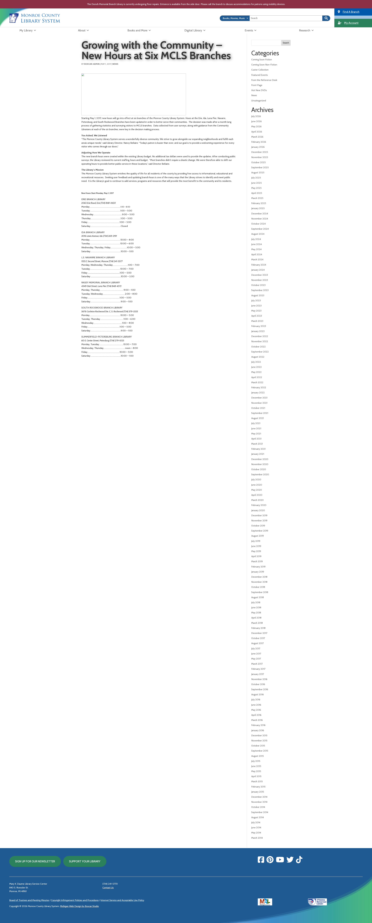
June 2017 (256, 653)
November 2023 (259, 280)
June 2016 (256, 704)
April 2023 (256, 315)
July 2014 (255, 822)
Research (304, 30)
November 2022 (259, 341)
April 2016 (256, 715)
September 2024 (260, 228)
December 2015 (259, 735)
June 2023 (256, 305)
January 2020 (258, 510)
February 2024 (258, 264)
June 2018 (256, 607)
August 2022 (257, 356)
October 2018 (258, 587)
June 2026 (256, 121)
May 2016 (256, 710)
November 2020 (259, 464)
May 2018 (256, 612)
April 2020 (256, 495)
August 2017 (257, 643)
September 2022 (260, 351)
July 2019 (255, 541)
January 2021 (257, 454)
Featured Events (259, 75)
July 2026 (256, 116)
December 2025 (259, 152)
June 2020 (256, 484)
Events (249, 30)
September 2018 (259, 592)
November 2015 (259, 740)
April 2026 (256, 131)
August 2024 (257, 234)
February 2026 (258, 141)
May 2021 (256, 433)
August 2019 (257, 535)
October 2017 (258, 638)
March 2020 (257, 500)
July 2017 (255, 648)
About (81, 30)
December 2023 (259, 275)
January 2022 (258, 392)
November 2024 (259, 218)
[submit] (326, 18)
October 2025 (258, 162)
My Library (26, 30)
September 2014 (259, 812)
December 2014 (259, 796)
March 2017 (257, 663)
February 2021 (258, 448)
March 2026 (257, 136)
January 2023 (257, 331)
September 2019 (259, 530)
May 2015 (256, 771)
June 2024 (256, 244)
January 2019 (257, 571)
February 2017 (258, 668)
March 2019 (257, 561)
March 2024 (257, 259)
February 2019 (258, 566)
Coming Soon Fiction (261, 59)
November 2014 (259, 802)
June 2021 (256, 428)
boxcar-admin (92, 64)
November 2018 (259, 582)
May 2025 (256, 188)
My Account (351, 23)
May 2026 (256, 126)
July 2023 (256, 300)
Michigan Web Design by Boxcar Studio (79, 906)
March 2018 (257, 623)
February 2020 (258, 505)
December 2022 (259, 336)
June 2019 (256, 546)
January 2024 (258, 269)
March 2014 (257, 837)
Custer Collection (260, 69)
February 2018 (258, 628)
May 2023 (256, 310)
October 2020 (258, 469)
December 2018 (259, 576)
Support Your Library (84, 861)
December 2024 (259, 213)
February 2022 (258, 387)
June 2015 (256, 766)
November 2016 (259, 679)
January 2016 (257, 730)
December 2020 (259, 459)
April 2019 (256, 556)
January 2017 (257, 674)
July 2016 (255, 699)
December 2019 (259, 515)
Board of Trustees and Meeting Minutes (29, 900)
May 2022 (256, 372)
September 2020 (260, 474)
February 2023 (258, 326)
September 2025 (260, 167)
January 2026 (258, 147)
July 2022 (256, 362)
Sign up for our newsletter (35, 861)
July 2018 (255, 602)
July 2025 (256, 177)
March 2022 (257, 382)
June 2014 (256, 827)
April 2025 (256, 193)
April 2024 (256, 254)
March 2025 (257, 198)
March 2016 (257, 720)
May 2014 (256, 832)
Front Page (256, 85)
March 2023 (257, 321)
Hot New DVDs (259, 90)
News (115, 64)
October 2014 (258, 807)
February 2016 (258, 725)
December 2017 (259, 633)
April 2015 (256, 776)
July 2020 (256, 479)
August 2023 (257, 295)
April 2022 (256, 377)
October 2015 (258, 745)
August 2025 (257, 172)
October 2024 (258, 223)
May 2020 (256, 489)
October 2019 (258, 525)
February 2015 (258, 786)
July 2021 (255, 423)
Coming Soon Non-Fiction (264, 64)
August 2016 (257, 694)
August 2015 (257, 756)
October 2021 (258, 408)
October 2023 (258, 285)
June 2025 (256, 182)
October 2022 (258, 346)
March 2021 (257, 443)
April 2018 (256, 617)
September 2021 (259, 413)
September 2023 (260, 290)
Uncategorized (258, 100)
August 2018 (257, 597)
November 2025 (259, 157)
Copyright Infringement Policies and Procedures (75, 900)
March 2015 (257, 781)
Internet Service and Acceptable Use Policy (122, 900)
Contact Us (108, 887)
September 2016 (259, 689)
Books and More (137, 30)
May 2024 (256, 249)
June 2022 (256, 367)
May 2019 (256, 551)
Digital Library (193, 30)
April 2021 (256, 438)
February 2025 (258, 203)
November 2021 (259, 403)
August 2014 (257, 817)
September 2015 (259, 750)
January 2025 (258, 208)
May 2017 (256, 658)
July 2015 (255, 761)
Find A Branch (351, 12)
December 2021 (259, 397)
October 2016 (258, 684)
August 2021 (257, 418)
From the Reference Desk (264, 80)
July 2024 (256, 239)
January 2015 (257, 791)
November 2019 (259, 520)
